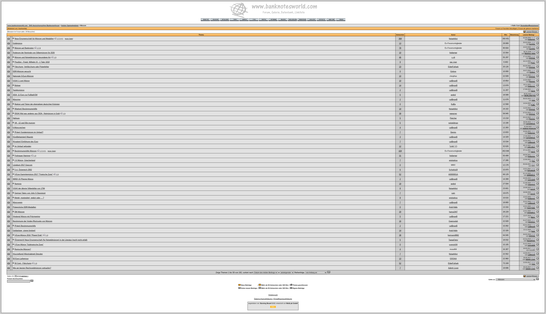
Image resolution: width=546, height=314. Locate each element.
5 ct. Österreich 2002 (23, 170)
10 (400, 53)
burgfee (532, 44)
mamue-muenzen (529, 128)
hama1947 (453, 212)
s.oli (453, 57)
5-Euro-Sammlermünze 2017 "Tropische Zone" (34, 174)
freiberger (531, 39)
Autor (453, 35)
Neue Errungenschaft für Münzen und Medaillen (34, 39)
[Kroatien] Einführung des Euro (25, 142)
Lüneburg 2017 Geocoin (22, 165)
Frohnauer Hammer (22, 156)
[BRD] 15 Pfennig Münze (23, 179)
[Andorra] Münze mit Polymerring (26, 216)
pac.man (453, 62)
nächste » (24, 276)
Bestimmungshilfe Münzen (25, 151)
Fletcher (532, 81)
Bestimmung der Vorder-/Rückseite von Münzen (32, 221)
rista (533, 100)
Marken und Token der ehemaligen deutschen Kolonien (37, 104)
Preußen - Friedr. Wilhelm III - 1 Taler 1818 (32, 62)
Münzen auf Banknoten (24, 48)
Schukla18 (453, 170)
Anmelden (525, 25)
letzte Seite (69, 39)
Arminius (531, 222)
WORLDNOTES (530, 95)
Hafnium (16, 118)
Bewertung (514, 35)
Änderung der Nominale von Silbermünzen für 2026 (34, 53)
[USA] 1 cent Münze (21, 81)
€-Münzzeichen (19, 128)
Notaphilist (453, 39)
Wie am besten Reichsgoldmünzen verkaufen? (32, 268)
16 (400, 221)
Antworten (400, 35)
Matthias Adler (530, 53)
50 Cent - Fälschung (23, 263)
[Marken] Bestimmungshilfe (26, 109)
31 (400, 156)
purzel (532, 189)
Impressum (273, 295)
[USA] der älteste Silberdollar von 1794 (29, 188)
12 (400, 146)
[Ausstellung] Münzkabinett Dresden (28, 254)
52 (400, 174)
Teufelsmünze (18, 90)
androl (453, 95)
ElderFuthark (453, 67)
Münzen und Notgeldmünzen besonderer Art (32, 57)
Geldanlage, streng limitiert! (24, 230)
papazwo (453, 113)
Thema (201, 35)
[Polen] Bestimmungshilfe (25, 226)
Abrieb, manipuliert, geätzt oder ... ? (29, 198)
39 (400, 113)
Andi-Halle (453, 207)
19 (400, 184)
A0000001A (453, 174)
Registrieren (533, 25)
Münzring (16, 99)
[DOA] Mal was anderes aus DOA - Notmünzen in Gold (37, 113)
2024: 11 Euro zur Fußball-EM (25, 95)
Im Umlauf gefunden (23, 146)
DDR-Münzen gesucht (22, 71)
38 (400, 235)
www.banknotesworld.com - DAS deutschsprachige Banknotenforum (33, 25)
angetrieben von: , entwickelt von (273, 303)
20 (400, 212)
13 (400, 43)
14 (400, 85)
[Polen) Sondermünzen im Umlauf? (29, 132)
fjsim (533, 231)
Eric (533, 161)
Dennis (453, 132)
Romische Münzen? (23, 249)
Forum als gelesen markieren (528, 28)
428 (400, 151)
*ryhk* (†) (453, 146)
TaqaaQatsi (453, 240)
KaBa (453, 104)
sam (453, 193)
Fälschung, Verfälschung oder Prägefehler (32, 67)
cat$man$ (453, 81)
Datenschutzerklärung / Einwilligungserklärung (273, 299)
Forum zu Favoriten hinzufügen (506, 28)
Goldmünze (17, 43)
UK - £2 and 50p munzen (25, 123)
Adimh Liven (530, 259)
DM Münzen (19, 212)
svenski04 (531, 180)
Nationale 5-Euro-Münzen (23, 76)
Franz (533, 63)
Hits (505, 35)
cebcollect (531, 147)
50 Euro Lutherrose (20, 259)
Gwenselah (453, 221)
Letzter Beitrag (528, 35)
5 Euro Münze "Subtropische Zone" (29, 245)
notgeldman (453, 123)
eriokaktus (453, 160)
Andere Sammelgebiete (69, 25)
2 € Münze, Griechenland (25, 160)
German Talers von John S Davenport (30, 193)
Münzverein (17, 202)
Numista (18, 184)
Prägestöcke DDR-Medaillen (24, 207)
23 (400, 67)
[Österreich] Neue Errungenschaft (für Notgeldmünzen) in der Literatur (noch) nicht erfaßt (51, 240)
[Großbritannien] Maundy (23, 137)
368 (400, 39)
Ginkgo (453, 71)
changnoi (531, 184)
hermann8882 (453, 235)
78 (400, 48)
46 (400, 57)
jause (533, 91)
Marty (533, 217)
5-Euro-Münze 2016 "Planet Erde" (28, 235)
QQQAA (532, 58)
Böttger (17, 85)
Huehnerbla (22, 28)
